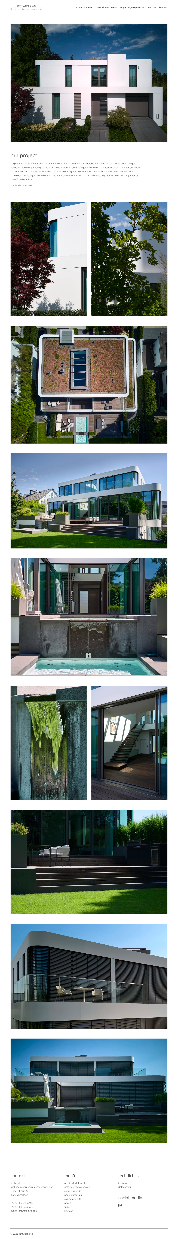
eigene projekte (136, 7)
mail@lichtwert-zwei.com (24, 1210)
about (149, 7)
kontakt (163, 7)
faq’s (66, 1206)
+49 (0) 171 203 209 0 (22, 1206)
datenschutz (124, 1186)
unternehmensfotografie (77, 1186)
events (114, 7)
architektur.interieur (84, 7)
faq (155, 7)
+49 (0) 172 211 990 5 (22, 1202)
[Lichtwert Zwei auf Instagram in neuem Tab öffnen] (120, 1205)
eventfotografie (72, 1190)
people (122, 7)
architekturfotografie (75, 1183)
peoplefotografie (73, 1194)
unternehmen (102, 7)
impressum (124, 1183)
